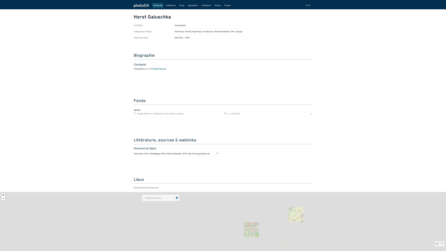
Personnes (157, 5)
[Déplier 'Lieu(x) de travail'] (145, 198)
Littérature (206, 5)
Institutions (171, 5)
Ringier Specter (159, 69)
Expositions (193, 5)
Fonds (181, 5)
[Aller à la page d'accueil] (141, 5)
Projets (227, 5)
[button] (3, 195)
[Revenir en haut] (442, 243)
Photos (218, 5)
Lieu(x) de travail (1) (153, 198)
